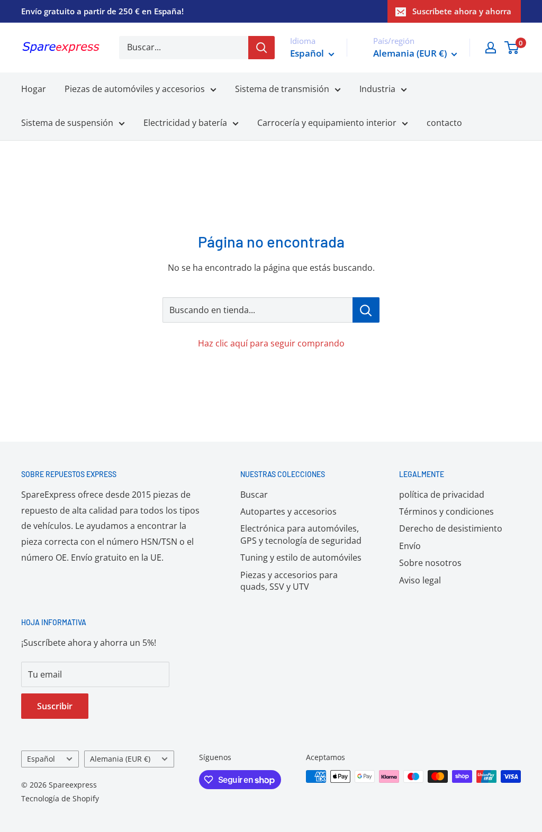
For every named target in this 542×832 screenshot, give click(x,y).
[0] (512, 47)
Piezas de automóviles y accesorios (135, 89)
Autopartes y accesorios (288, 511)
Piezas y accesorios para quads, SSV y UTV (289, 580)
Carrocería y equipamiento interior (326, 123)
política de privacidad (441, 494)
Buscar (254, 494)
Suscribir (55, 706)
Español (41, 759)
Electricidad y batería (185, 123)
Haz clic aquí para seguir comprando (271, 343)
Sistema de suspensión (67, 123)
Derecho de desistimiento (450, 528)
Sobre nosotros (430, 563)
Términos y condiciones (446, 511)
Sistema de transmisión (282, 89)
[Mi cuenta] (490, 47)
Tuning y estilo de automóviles (301, 557)
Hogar (33, 89)
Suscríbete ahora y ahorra (461, 11)
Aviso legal (420, 580)
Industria (377, 89)
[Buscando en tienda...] (366, 310)
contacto (444, 123)
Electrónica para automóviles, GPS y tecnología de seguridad (301, 534)
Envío (410, 546)
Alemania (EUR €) (120, 759)
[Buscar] (261, 47)
